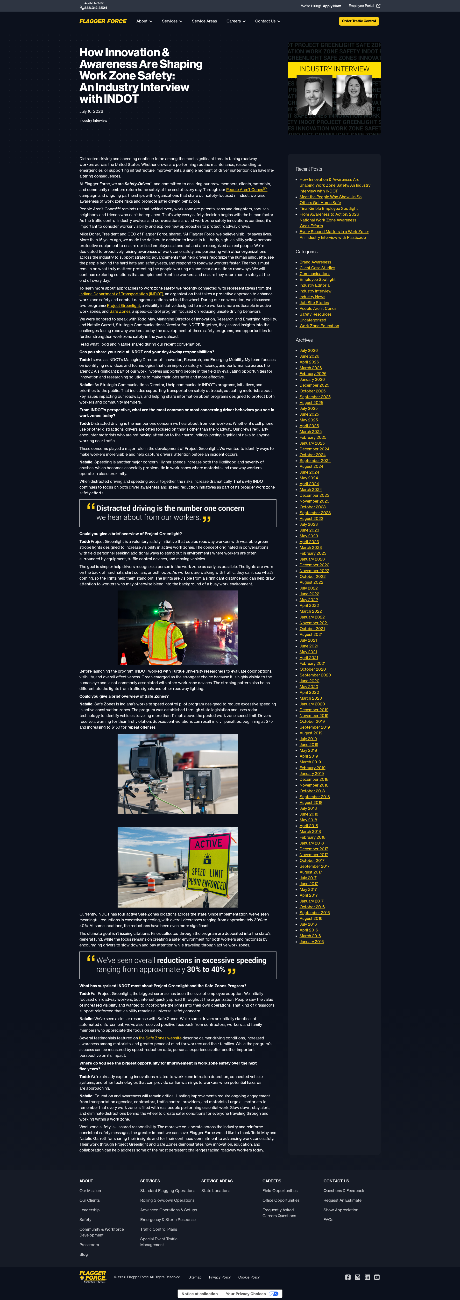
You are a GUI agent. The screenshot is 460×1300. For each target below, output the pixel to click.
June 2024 (309, 472)
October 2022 (313, 576)
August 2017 (311, 872)
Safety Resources (316, 314)
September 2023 (315, 512)
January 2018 (312, 843)
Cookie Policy (249, 1277)
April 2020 (309, 692)
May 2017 (308, 889)
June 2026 (309, 356)
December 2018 (314, 779)
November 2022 (314, 570)
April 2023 (309, 541)
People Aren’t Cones (247, 189)
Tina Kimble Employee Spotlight (329, 208)
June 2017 (309, 883)
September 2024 (315, 460)
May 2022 (309, 599)
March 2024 (311, 489)
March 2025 (311, 431)
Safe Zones (120, 311)
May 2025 (309, 420)
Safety (85, 1219)
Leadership (89, 1210)
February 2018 (313, 837)
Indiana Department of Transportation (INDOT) (121, 293)
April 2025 (309, 425)
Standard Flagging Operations (167, 1190)
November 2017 (314, 854)
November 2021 (314, 622)
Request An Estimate (342, 1200)
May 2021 (308, 651)
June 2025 (309, 414)
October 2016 (312, 906)
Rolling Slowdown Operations (167, 1200)
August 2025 (311, 402)
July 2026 (309, 350)
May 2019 (308, 750)
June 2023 (309, 530)
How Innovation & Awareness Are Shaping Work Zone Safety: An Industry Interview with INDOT (335, 185)
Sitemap (195, 1277)
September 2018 (315, 796)
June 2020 (309, 680)
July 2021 (308, 640)
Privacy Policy (220, 1277)
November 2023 (314, 501)
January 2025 (312, 443)
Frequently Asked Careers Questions (279, 1213)
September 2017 (315, 866)
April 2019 (309, 756)
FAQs (328, 1219)
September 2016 (315, 912)
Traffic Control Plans (158, 1229)
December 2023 (314, 495)
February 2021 (313, 663)
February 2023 (313, 553)
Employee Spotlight (318, 279)
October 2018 (312, 791)
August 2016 (311, 918)
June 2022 (309, 593)
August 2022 (311, 582)
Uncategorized (313, 320)
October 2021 (312, 628)
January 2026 (312, 379)
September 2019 (315, 727)
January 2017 (312, 901)
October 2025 (313, 391)
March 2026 (311, 367)
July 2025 (309, 408)
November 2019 (314, 715)
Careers (233, 21)
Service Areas (204, 21)
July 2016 (308, 924)
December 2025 (314, 385)
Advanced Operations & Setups (168, 1210)
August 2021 (311, 634)
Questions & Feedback (344, 1190)
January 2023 (312, 559)
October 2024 (313, 454)
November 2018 (314, 785)
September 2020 (315, 675)
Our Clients (89, 1200)
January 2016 (312, 941)
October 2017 (312, 860)
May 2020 (309, 686)
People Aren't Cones (318, 308)
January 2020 (312, 704)
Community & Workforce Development (101, 1232)
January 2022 (312, 617)
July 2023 (309, 524)
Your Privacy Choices (246, 1293)
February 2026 (313, 373)
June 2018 (309, 814)
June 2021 (309, 646)
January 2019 (312, 773)
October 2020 (313, 669)
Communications (315, 273)
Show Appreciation (341, 1210)
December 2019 (314, 709)
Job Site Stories (314, 302)
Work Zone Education (319, 325)
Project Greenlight (123, 305)
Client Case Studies (317, 267)
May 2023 (309, 535)
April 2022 (309, 605)
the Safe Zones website (160, 1038)
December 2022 (314, 564)
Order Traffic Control (359, 21)
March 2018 (310, 831)
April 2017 (309, 895)
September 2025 (315, 396)
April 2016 (309, 930)
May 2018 (308, 819)
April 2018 (309, 825)
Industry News (312, 296)
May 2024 (309, 478)
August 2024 (311, 466)
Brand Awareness (315, 262)
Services (169, 21)
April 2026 (309, 362)
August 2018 (311, 802)
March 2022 (311, 611)
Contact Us (265, 21)
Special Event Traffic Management (158, 1241)
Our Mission (90, 1190)
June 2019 (309, 744)
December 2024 (314, 449)
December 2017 (314, 848)
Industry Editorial (315, 285)
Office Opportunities (280, 1200)
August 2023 (311, 518)
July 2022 (309, 588)
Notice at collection (200, 1293)
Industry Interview (93, 120)
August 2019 (311, 733)
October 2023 (313, 506)
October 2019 (312, 721)
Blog (83, 1254)
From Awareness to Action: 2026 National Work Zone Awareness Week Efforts (329, 220)
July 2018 (308, 808)
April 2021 (309, 657)
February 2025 (313, 437)
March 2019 (310, 762)
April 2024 (309, 483)
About (142, 21)
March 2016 (310, 935)
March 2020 (311, 698)
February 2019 (313, 767)
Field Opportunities (279, 1190)
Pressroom (89, 1244)
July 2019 (308, 738)
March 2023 (311, 547)
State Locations (215, 1190)
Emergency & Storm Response (168, 1219)
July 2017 (308, 877)
